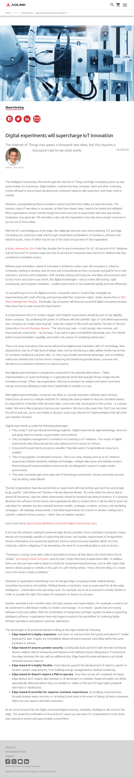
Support (9, 756)
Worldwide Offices (15, 751)
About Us (10, 747)
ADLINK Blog (27, 13)
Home (8, 13)
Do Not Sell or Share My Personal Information (23, 766)
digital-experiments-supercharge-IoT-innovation (56, 13)
